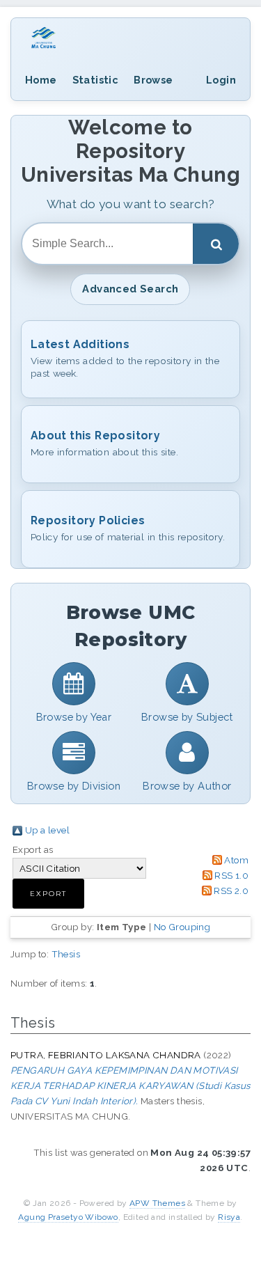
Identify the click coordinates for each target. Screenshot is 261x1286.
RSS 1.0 (231, 875)
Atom (236, 859)
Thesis (66, 953)
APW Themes (157, 1203)
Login (221, 80)
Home (41, 80)
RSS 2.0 (231, 890)
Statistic (95, 80)
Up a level (47, 830)
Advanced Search (130, 289)
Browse (153, 80)
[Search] (216, 244)
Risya (229, 1217)
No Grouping (182, 926)
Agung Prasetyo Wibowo (68, 1217)
